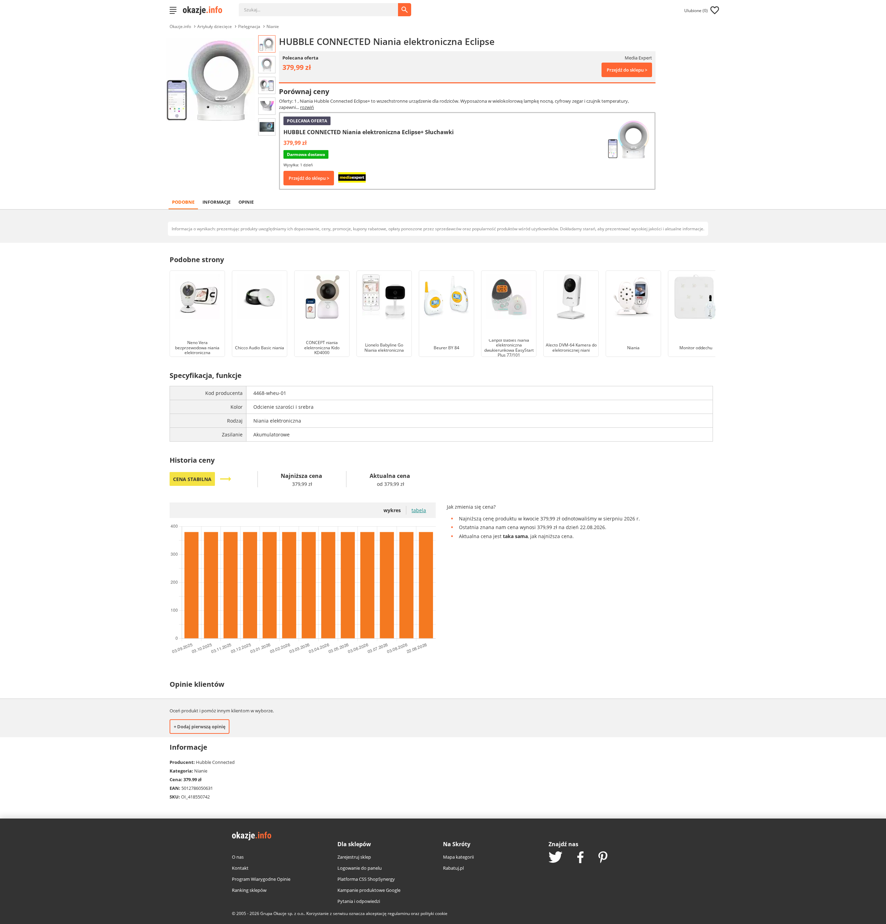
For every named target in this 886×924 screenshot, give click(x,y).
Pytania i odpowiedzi (358, 901)
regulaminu (399, 913)
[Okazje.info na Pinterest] (602, 858)
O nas (238, 857)
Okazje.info (180, 26)
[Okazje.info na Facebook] (580, 858)
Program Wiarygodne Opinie (261, 879)
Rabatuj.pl (453, 868)
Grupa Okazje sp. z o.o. (282, 913)
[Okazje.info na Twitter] (555, 857)
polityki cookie (434, 913)
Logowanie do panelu (359, 868)
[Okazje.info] (204, 10)
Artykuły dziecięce (214, 26)
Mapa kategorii (458, 857)
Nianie (272, 26)
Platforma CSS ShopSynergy (366, 879)
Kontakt (240, 868)
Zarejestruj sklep (354, 857)
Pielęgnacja (249, 26)
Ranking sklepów (249, 890)
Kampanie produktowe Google (368, 890)
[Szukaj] (323, 6)
